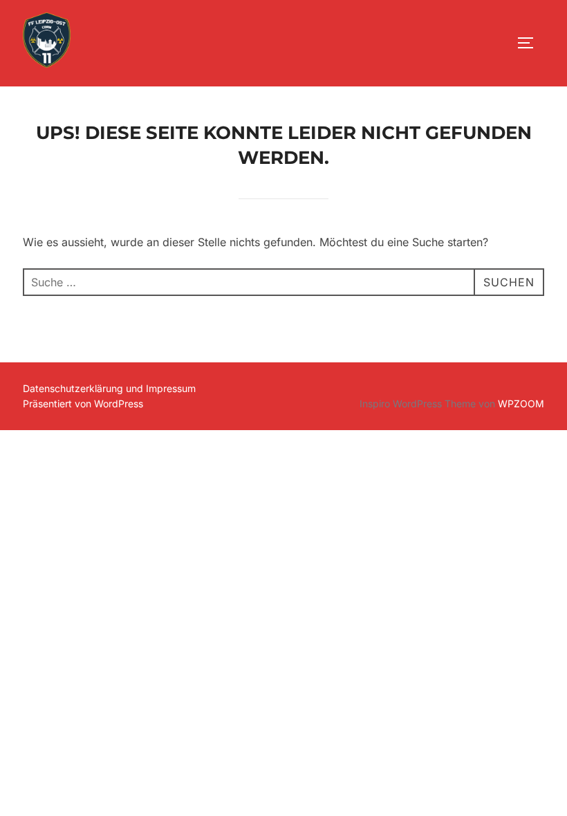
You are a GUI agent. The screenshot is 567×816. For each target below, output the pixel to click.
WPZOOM (521, 403)
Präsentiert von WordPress (83, 403)
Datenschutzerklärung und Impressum (109, 388)
